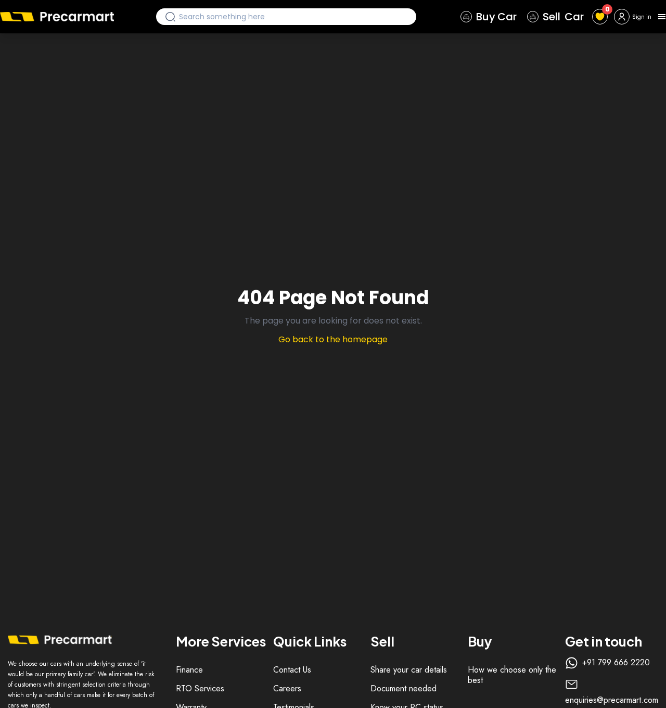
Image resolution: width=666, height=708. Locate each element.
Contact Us (292, 670)
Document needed (403, 688)
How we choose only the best (512, 675)
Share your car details (408, 670)
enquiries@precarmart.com (611, 700)
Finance (189, 670)
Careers (287, 688)
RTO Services (200, 688)
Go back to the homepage (333, 339)
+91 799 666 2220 (616, 662)
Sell (563, 16)
